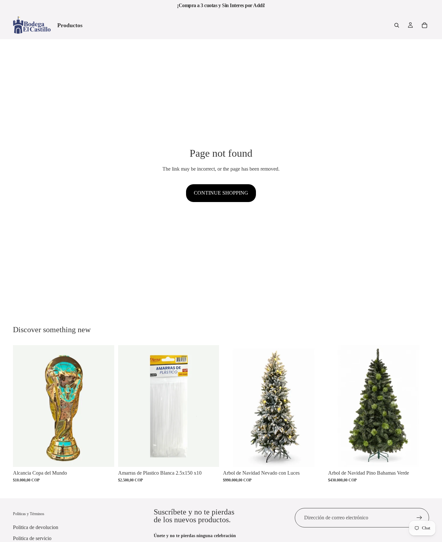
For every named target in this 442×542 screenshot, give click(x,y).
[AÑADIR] (104, 457)
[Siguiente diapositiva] (314, 406)
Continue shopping (221, 193)
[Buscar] (397, 25)
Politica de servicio (32, 538)
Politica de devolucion (35, 527)
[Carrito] (424, 25)
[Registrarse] (419, 518)
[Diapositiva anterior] (232, 406)
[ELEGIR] (419, 457)
